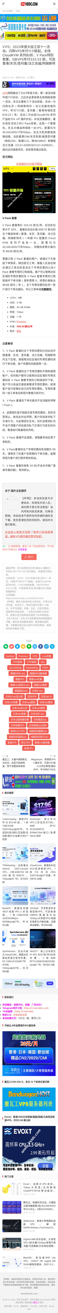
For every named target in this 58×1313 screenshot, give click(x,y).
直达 (19, 331)
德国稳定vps (21, 690)
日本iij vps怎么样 (14, 696)
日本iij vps (37, 690)
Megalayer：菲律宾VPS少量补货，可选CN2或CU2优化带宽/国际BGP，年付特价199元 (43, 764)
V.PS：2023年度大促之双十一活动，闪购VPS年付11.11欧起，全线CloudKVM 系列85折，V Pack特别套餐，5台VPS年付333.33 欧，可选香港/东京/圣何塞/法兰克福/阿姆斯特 (28, 55)
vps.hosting (15, 667)
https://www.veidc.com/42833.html (24, 598)
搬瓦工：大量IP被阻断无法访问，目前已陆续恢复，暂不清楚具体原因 (14, 762)
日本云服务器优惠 (20, 719)
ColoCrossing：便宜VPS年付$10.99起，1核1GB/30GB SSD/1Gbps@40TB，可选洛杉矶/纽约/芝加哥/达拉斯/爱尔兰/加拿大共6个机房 (15, 829)
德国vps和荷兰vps (19, 685)
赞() (30, 77)
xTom (45, 667)
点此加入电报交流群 (17, 532)
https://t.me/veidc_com (36, 1008)
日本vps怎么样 (19, 708)
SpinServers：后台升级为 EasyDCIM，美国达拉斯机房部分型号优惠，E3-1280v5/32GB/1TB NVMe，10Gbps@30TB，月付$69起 (15, 961)
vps (43, 662)
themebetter (45, 1299)
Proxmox (21, 321)
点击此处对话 (20, 1014)
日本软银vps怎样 (37, 725)
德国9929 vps (17, 673)
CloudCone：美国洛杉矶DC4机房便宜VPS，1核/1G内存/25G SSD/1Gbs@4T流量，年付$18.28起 (43, 872)
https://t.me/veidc (24, 1011)
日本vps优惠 (11, 702)
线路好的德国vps (38, 731)
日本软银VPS (17, 725)
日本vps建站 (46, 702)
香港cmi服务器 (42, 742)
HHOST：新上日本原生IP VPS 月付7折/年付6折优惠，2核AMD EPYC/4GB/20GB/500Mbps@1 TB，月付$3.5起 (43, 958)
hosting (10, 656)
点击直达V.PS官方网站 (29, 163)
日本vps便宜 (28, 702)
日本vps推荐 (38, 708)
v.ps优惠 (46, 656)
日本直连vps (40, 719)
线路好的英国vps (17, 736)
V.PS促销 (17, 662)
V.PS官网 (31, 662)
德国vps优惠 (35, 679)
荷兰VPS (25, 742)
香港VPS (28, 748)
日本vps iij (46, 696)
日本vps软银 (19, 713)
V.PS (5, 93)
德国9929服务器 (38, 673)
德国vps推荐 (40, 685)
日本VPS (32, 696)
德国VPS (19, 679)
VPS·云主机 (7, 11)
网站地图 (19, 1302)
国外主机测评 (29, 4)
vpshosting (32, 667)
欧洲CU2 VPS (18, 731)
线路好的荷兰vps (39, 736)
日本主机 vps (37, 713)
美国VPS (12, 742)
